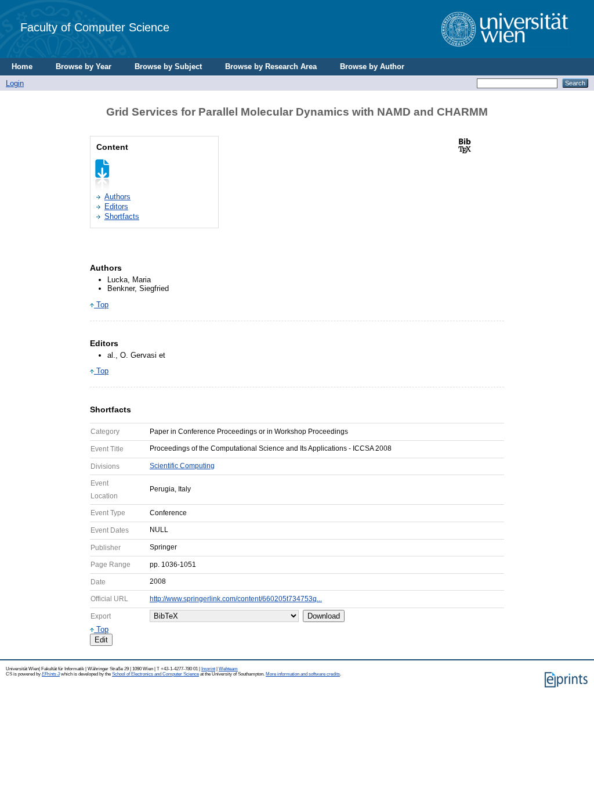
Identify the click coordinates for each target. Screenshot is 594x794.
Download (323, 616)
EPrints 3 (51, 674)
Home (22, 66)
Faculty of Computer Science (94, 27)
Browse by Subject (168, 66)
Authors (117, 196)
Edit (101, 639)
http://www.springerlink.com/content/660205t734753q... (236, 599)
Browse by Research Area (271, 66)
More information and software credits (303, 674)
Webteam (228, 668)
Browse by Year (83, 66)
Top (101, 304)
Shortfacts (121, 216)
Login (15, 83)
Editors (116, 206)
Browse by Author (372, 66)
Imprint (208, 668)
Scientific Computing (182, 466)
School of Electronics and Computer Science (155, 674)
